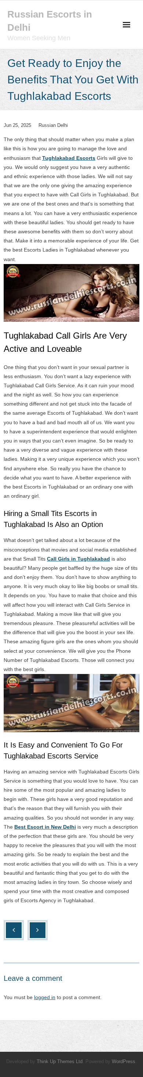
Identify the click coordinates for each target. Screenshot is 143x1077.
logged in (44, 997)
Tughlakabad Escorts (68, 158)
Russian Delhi (53, 125)
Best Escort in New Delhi (45, 827)
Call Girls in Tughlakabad (78, 559)
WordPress (123, 1061)
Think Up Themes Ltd (59, 1061)
